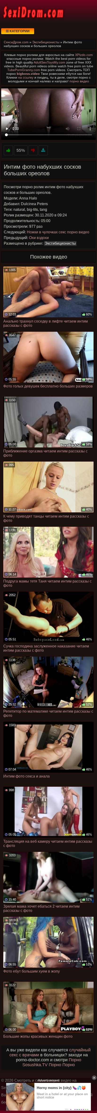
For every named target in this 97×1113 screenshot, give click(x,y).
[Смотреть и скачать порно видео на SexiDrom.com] (33, 12)
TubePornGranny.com (23, 70)
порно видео (79, 81)
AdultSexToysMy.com (49, 62)
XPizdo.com (84, 55)
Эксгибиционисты (60, 243)
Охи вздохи (39, 238)
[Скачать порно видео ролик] (43, 150)
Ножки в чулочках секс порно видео (58, 232)
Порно (75, 1059)
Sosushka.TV (35, 1064)
